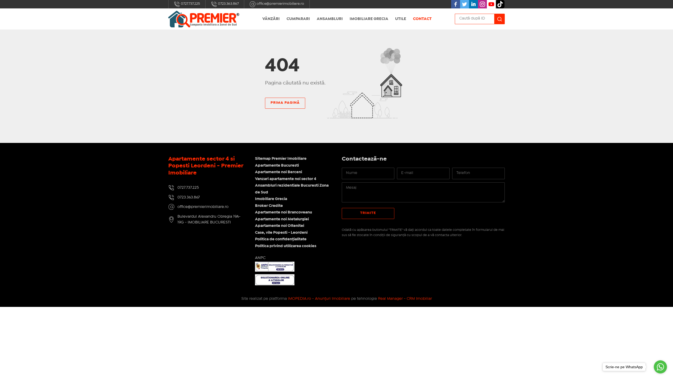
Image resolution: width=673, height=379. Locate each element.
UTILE (400, 19)
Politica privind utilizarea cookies (285, 246)
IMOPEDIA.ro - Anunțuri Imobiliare (319, 298)
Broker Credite (269, 205)
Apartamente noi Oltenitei (279, 225)
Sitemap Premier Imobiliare (281, 158)
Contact (422, 19)
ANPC (260, 258)
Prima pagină (285, 102)
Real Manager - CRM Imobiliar (405, 298)
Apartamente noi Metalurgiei (282, 219)
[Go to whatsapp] (660, 366)
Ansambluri (330, 19)
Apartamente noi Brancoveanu (283, 212)
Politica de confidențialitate (281, 239)
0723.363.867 (228, 3)
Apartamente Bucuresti (277, 165)
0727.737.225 (190, 3)
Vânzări (271, 19)
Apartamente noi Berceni (278, 172)
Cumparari (298, 19)
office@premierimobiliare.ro (280, 3)
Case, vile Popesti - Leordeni (281, 232)
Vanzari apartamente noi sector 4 (285, 179)
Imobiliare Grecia (369, 19)
